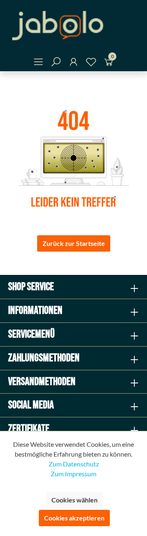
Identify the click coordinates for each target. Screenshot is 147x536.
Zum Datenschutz (74, 464)
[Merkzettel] (91, 63)
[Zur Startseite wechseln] (73, 25)
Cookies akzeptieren (74, 518)
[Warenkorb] (108, 63)
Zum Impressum (73, 473)
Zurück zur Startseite (73, 243)
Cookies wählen (74, 500)
